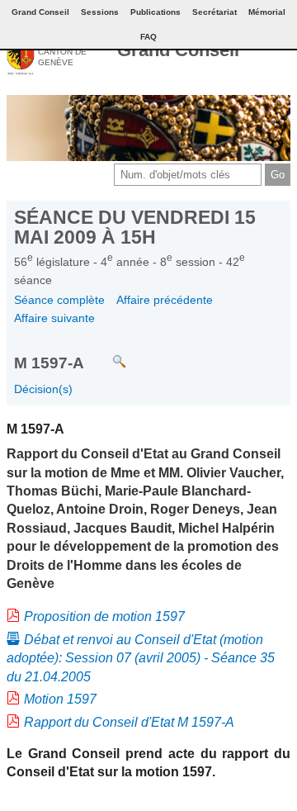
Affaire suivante (54, 318)
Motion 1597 (60, 699)
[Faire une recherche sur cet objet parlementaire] (106, 353)
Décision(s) (43, 389)
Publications (155, 12)
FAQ (148, 36)
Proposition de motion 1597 (104, 616)
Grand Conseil (178, 50)
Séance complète (59, 299)
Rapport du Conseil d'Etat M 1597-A (129, 722)
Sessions (100, 12)
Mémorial (266, 12)
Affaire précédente (164, 299)
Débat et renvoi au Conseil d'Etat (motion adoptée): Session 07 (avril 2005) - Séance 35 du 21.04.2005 (141, 658)
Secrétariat (214, 12)
